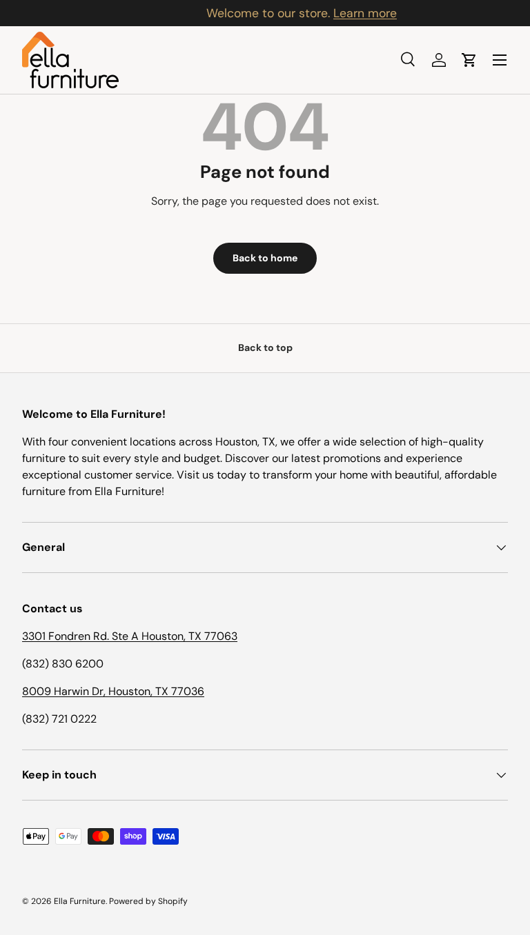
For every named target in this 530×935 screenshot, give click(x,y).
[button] (469, 60)
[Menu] (499, 60)
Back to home (265, 258)
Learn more (328, 13)
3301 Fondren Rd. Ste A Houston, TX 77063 (129, 636)
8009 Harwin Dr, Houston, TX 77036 (113, 691)
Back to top (265, 347)
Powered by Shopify (148, 901)
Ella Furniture (80, 901)
